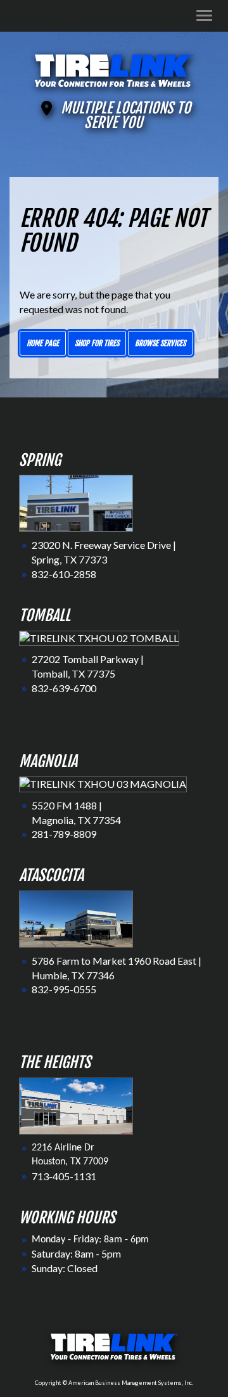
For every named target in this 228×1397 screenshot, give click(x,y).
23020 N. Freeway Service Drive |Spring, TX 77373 (104, 552)
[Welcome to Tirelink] (114, 69)
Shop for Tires (97, 343)
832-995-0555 (64, 989)
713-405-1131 (64, 1176)
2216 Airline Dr (63, 1148)
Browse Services (160, 343)
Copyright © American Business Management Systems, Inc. (114, 1382)
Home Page (43, 343)
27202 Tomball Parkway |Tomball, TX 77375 (88, 666)
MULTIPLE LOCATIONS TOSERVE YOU (126, 115)
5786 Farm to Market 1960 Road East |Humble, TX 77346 (116, 968)
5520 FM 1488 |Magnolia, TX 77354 (76, 812)
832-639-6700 (64, 688)
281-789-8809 (64, 834)
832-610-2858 (64, 574)
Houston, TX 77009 (70, 1162)
